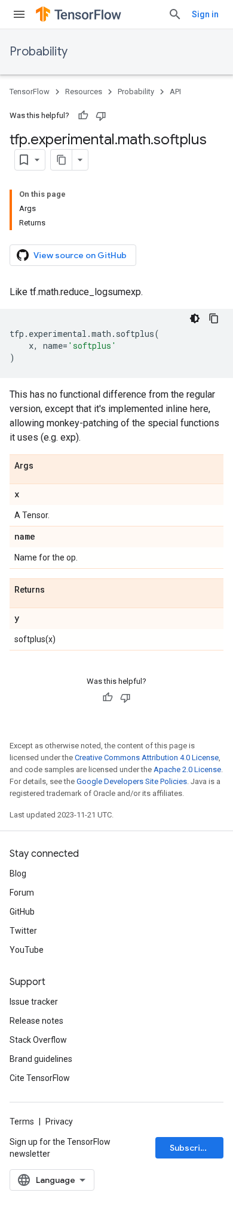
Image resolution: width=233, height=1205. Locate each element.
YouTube (27, 950)
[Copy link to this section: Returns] (57, 590)
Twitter (23, 930)
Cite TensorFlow (40, 1078)
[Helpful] (83, 116)
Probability (39, 51)
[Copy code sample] (213, 318)
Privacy (59, 1121)
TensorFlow (30, 91)
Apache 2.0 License (187, 769)
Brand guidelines (41, 1059)
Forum (22, 892)
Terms (22, 1121)
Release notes (36, 1021)
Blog (18, 873)
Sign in (205, 14)
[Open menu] (19, 14)
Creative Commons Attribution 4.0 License (147, 757)
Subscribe (190, 1147)
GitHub (22, 911)
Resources (83, 91)
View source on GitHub (80, 255)
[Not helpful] (101, 116)
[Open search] (175, 14)
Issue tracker (34, 1001)
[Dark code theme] (194, 318)
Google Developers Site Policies (131, 781)
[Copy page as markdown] (61, 160)
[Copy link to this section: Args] (45, 466)
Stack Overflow (38, 1040)
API (175, 91)
